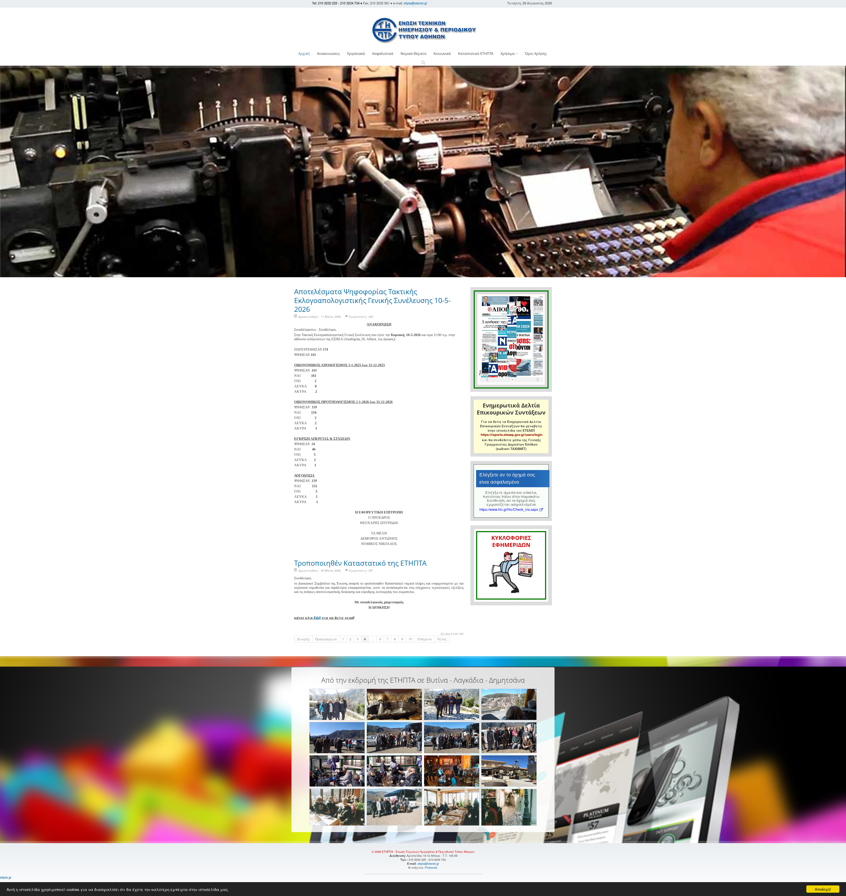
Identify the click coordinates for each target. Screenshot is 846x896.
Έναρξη (303, 639)
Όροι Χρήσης (536, 53)
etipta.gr (5, 877)
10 (410, 639)
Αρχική (304, 53)
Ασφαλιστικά (382, 53)
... (372, 639)
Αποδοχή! (823, 889)
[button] (423, 63)
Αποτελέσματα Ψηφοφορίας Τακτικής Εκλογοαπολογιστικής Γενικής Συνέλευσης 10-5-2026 (372, 300)
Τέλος (442, 639)
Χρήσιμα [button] (508, 53)
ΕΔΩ (317, 617)
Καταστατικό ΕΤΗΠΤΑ (475, 53)
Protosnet (431, 867)
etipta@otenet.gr (415, 3)
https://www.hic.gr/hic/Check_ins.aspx (508, 509)
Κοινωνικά (442, 53)
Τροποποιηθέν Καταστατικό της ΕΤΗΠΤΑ (360, 563)
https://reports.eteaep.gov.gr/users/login (511, 434)
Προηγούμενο (326, 639)
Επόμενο (424, 639)
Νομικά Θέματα (413, 53)
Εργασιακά (356, 53)
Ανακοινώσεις (328, 53)
